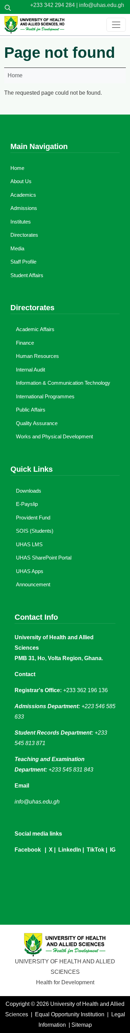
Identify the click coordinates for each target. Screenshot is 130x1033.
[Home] (34, 25)
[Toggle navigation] (116, 25)
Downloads (28, 491)
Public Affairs (30, 410)
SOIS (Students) (34, 531)
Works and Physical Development (54, 436)
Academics (23, 195)
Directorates (24, 235)
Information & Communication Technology (63, 383)
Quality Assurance (37, 423)
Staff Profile (23, 262)
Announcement (33, 584)
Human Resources (37, 356)
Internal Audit (30, 370)
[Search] (7, 7)
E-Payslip (27, 504)
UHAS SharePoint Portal (43, 558)
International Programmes (45, 396)
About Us (21, 181)
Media (17, 248)
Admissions (23, 208)
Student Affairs (26, 275)
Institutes (20, 222)
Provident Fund (33, 518)
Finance (25, 343)
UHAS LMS (29, 544)
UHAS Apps (29, 571)
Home (15, 75)
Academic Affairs (35, 329)
